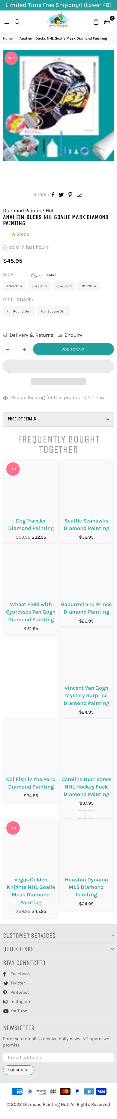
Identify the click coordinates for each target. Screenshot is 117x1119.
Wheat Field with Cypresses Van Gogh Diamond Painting (31, 612)
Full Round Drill (19, 311)
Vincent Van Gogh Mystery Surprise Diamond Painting (86, 695)
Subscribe (19, 1070)
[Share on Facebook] (53, 194)
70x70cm (88, 286)
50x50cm (39, 286)
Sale (11, 58)
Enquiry (72, 335)
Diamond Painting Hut (28, 210)
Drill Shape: (18, 300)
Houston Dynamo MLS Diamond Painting (86, 887)
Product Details (22, 419)
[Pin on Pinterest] (70, 194)
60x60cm (64, 286)
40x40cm (14, 286)
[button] (58, 366)
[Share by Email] (79, 194)
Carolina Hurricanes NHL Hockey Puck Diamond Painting (86, 787)
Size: (29, 274)
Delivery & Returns (30, 335)
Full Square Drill (53, 311)
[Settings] (96, 21)
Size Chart (46, 275)
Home (8, 38)
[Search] (17, 21)
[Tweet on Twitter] (61, 194)
